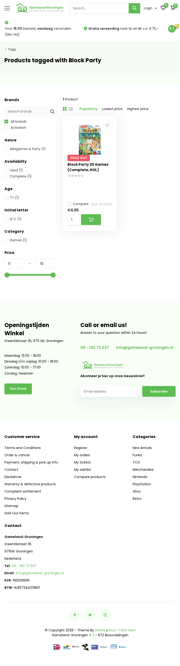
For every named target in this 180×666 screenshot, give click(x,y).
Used (16, 170)
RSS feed (128, 630)
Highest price (138, 109)
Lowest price (112, 109)
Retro (137, 498)
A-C (16, 219)
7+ (14, 197)
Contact (11, 469)
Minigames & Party (28, 149)
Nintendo (140, 477)
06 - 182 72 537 (94, 347)
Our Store (18, 388)
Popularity (88, 109)
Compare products (89, 477)
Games (18, 240)
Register (80, 447)
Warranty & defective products (30, 484)
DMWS (100, 630)
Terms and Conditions (22, 447)
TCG (136, 462)
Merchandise (143, 469)
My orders (82, 455)
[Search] (134, 8)
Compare (81, 204)
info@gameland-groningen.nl (144, 347)
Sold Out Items (16, 513)
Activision (18, 127)
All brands (18, 121)
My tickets (82, 462)
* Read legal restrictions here (100, 401)
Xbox (137, 491)
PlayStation (142, 484)
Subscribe (159, 391)
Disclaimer (13, 477)
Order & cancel (17, 455)
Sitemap (11, 506)
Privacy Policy (15, 498)
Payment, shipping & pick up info (31, 462)
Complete (21, 176)
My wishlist (82, 469)
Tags (12, 49)
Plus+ (113, 630)
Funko (137, 455)
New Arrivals (142, 447)
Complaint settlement (22, 491)
